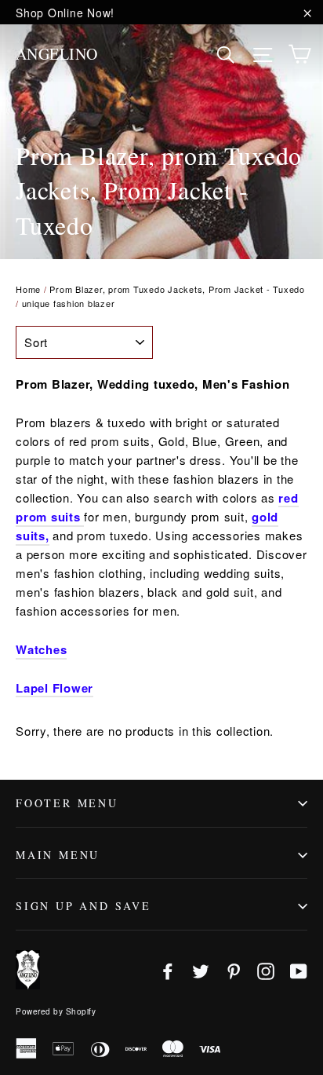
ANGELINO (57, 53)
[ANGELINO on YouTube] (298, 969)
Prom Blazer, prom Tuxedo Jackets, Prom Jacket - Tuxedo (177, 289)
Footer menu (67, 802)
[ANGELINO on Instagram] (265, 969)
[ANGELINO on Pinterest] (233, 969)
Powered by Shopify (56, 1011)
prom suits (48, 516)
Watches (41, 649)
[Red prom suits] (83, 517)
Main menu (58, 854)
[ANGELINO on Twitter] (200, 969)
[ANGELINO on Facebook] (167, 969)
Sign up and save (83, 905)
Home (28, 289)
